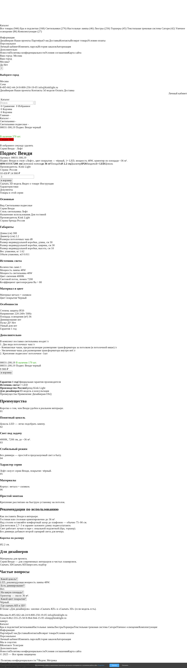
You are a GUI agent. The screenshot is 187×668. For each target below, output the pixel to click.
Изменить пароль (28, 46)
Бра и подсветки (32, 28)
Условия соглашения (56, 52)
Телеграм (18, 645)
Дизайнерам (6, 40)
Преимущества (8, 394)
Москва (17, 55)
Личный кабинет (9, 46)
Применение (25, 394)
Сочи (3, 84)
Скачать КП (19, 564)
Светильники (56, 28)
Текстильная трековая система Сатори (151, 28)
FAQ (49, 394)
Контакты (65, 40)
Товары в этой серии (11, 192)
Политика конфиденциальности (27, 52)
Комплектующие (30, 31)
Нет (6, 64)
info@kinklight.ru (48, 87)
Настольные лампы (80, 28)
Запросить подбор (36, 564)
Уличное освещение (127, 627)
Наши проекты (22, 40)
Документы (6, 189)
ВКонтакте (6, 645)
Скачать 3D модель (10, 183)
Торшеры (119, 28)
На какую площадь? (12, 592)
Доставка (54, 40)
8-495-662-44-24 (9, 87)
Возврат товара (79, 40)
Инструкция (47, 183)
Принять (114, 665)
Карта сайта (74, 52)
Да (1, 64)
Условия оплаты (96, 40)
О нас (46, 40)
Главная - (5, 115)
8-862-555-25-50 (15, 618)
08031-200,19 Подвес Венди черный (20, 365)
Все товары (9, 28)
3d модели (49, 90)
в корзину (6, 372)
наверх (4, 621)
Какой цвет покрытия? (13, 598)
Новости (5, 52)
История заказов (47, 46)
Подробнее (101, 665)
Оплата (59, 90)
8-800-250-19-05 (28, 87)
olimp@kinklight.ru (55, 618)
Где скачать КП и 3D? (13, 605)
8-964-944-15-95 (35, 618)
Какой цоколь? (9, 579)
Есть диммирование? (12, 585)
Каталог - (5, 118)
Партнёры (37, 40)
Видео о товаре (30, 183)
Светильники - (8, 121)
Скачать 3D (6, 564)
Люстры (102, 28)
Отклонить (125, 665)
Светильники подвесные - (14, 124)
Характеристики (9, 186)
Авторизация (63, 46)
